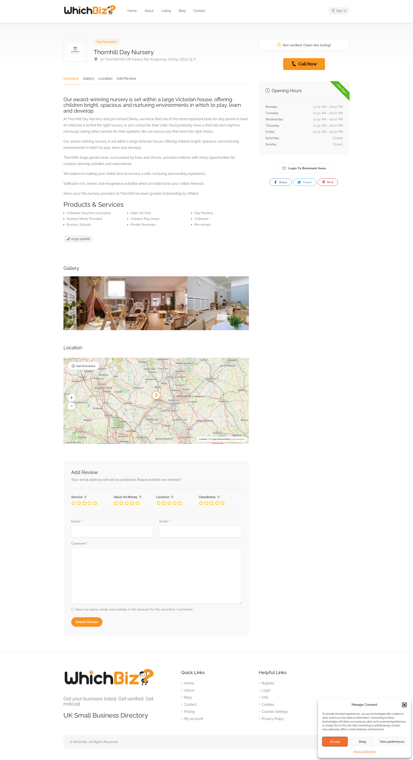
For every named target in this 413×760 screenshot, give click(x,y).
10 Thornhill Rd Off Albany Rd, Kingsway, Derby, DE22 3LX (147, 59)
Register (268, 683)
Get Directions (85, 366)
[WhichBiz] (89, 10)
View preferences (392, 741)
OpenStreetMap (221, 439)
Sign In (340, 11)
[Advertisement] (304, 239)
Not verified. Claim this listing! (306, 45)
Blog (182, 11)
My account (193, 719)
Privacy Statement (364, 751)
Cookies (268, 704)
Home (132, 11)
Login (266, 690)
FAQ (265, 697)
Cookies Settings (275, 712)
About (149, 11)
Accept (335, 741)
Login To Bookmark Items (307, 168)
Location (105, 78)
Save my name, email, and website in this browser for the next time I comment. (134, 609)
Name (77, 521)
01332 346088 (80, 239)
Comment (79, 543)
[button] (404, 705)
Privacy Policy (273, 719)
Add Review (126, 78)
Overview (71, 78)
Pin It (330, 182)
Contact (199, 11)
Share (282, 182)
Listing (166, 11)
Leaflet (203, 439)
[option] (94, 303)
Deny (362, 741)
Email (164, 521)
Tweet (307, 182)
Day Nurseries (107, 42)
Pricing (189, 712)
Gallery (88, 78)
